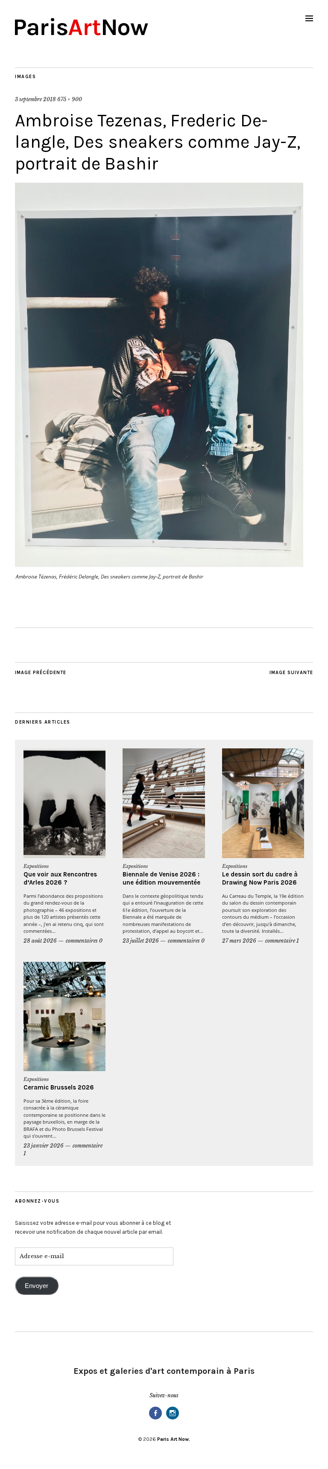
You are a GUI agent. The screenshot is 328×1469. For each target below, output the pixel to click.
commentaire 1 (282, 940)
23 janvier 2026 (43, 1145)
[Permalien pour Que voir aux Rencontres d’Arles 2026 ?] (64, 803)
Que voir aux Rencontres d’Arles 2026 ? (60, 878)
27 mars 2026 (239, 940)
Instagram (172, 1418)
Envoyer (36, 1285)
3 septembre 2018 (35, 99)
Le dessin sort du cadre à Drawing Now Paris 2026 (260, 878)
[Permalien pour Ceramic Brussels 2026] (64, 1017)
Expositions (36, 866)
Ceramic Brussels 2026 (58, 1087)
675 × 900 (69, 99)
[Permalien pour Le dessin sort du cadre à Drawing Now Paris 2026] (263, 803)
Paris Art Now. (173, 1439)
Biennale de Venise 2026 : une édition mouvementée (161, 878)
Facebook (155, 1418)
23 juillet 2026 (141, 940)
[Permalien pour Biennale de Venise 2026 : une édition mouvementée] (164, 803)
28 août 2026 (40, 940)
